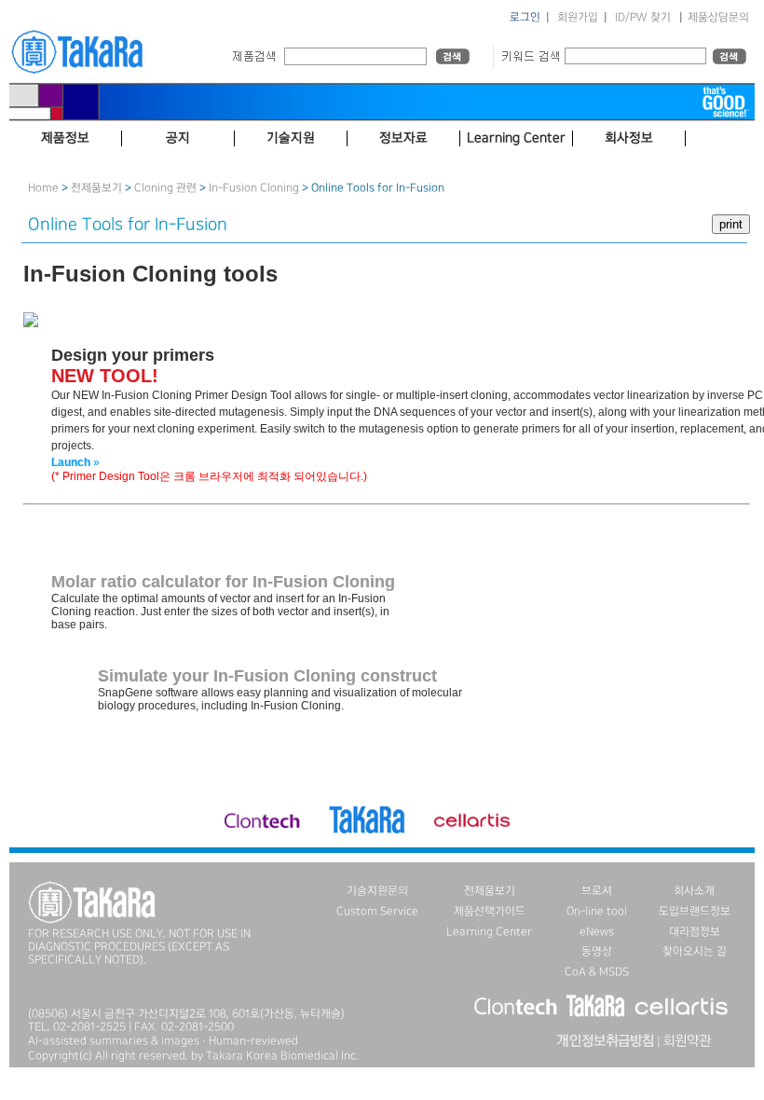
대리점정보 (694, 932)
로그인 (525, 17)
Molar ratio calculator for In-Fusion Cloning (223, 581)
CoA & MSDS (597, 972)
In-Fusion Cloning (254, 188)
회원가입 (577, 17)
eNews (597, 932)
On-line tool (596, 911)
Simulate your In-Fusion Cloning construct (267, 676)
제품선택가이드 (489, 911)
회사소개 (694, 891)
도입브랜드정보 (694, 911)
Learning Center (489, 932)
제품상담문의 (718, 17)
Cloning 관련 (165, 188)
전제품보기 (96, 188)
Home (43, 188)
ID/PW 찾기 (643, 17)
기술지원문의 (377, 891)
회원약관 (686, 1041)
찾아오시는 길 (694, 951)
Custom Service (377, 911)
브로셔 (596, 891)
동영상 (596, 951)
